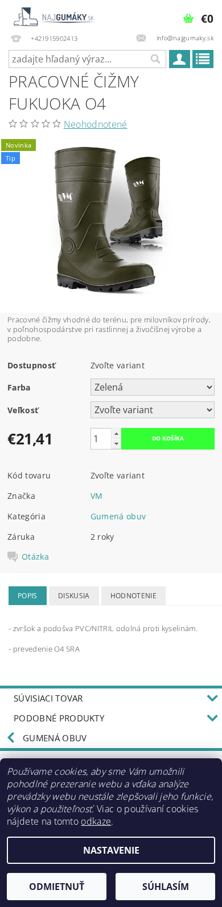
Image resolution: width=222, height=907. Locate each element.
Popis (28, 596)
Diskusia (74, 596)
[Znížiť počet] (116, 443)
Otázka (35, 557)
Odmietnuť (56, 886)
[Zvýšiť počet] (116, 433)
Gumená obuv (118, 516)
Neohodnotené (96, 124)
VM (97, 495)
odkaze (96, 821)
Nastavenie (111, 850)
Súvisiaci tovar (48, 698)
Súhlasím (165, 886)
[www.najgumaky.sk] (53, 15)
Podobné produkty (59, 718)
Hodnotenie (133, 596)
